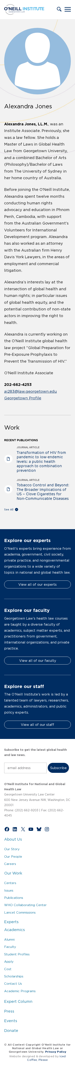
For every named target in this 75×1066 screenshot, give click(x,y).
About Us (13, 839)
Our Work (13, 873)
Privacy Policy (55, 1051)
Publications (13, 897)
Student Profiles (17, 954)
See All (8, 509)
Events (10, 1021)
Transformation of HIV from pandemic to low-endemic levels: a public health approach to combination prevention (41, 461)
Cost (7, 969)
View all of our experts (37, 584)
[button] (59, 9)
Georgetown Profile (22, 398)
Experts (11, 922)
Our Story (12, 849)
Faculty (10, 947)
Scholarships (13, 976)
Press (9, 1011)
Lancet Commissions (20, 912)
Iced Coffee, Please (46, 1058)
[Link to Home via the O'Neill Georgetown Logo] (24, 13)
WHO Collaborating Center (25, 905)
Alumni (9, 939)
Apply (9, 961)
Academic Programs (20, 991)
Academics (14, 930)
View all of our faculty (37, 660)
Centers (10, 883)
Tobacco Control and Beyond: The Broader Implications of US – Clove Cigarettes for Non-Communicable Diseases (43, 492)
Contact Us (13, 983)
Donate (11, 1031)
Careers (10, 864)
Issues (8, 890)
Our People (13, 856)
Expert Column (18, 1001)
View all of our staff (37, 724)
